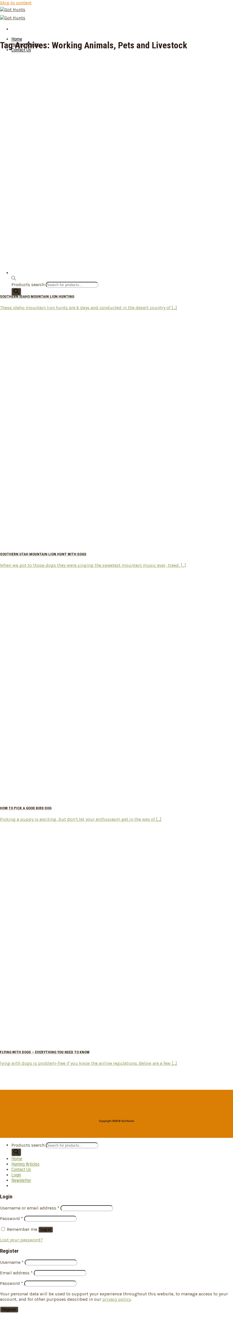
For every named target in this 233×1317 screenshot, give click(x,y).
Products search (28, 1145)
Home (16, 39)
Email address (16, 1272)
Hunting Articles (25, 1164)
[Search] (16, 291)
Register (9, 1309)
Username (12, 1262)
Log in (46, 1229)
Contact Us (21, 1169)
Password (11, 1218)
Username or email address (29, 1208)
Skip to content (16, 2)
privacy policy (116, 1299)
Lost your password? (21, 1239)
